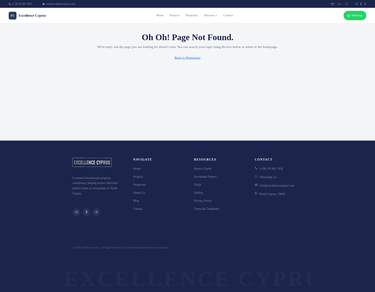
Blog (136, 200)
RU (346, 4)
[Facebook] (361, 4)
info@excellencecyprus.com (60, 3)
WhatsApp (356, 15)
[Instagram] (356, 4)
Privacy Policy (203, 200)
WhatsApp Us (268, 177)
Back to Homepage (187, 57)
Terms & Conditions (206, 208)
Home (160, 15)
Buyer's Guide (202, 168)
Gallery (198, 192)
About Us (139, 192)
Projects (174, 15)
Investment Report (205, 176)
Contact (228, 15)
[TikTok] (365, 4)
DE (339, 4)
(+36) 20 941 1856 (22, 3)
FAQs (197, 184)
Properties (192, 15)
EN (332, 4)
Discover (209, 15)
